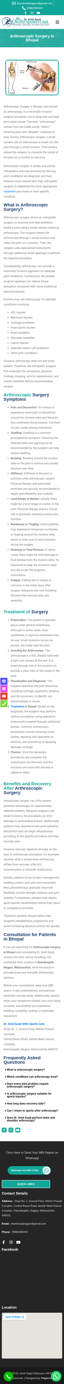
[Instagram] (32, 12)
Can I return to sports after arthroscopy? (32, 1110)
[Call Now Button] (8, 1376)
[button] (57, 22)
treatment (10, 191)
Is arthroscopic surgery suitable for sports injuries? (29, 1095)
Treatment (17, 706)
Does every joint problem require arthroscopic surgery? (28, 1085)
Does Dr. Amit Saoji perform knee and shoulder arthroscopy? (31, 1119)
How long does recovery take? (26, 1103)
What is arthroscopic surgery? (26, 1069)
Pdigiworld (47, 1378)
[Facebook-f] (25, 12)
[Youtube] (38, 12)
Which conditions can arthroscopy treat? (32, 1076)
